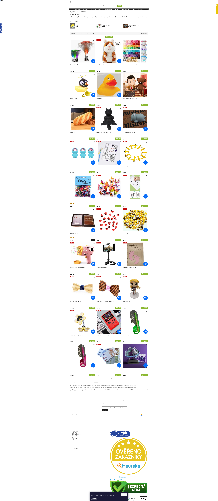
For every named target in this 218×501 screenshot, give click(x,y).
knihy (101, 387)
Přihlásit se (105, 410)
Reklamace (75, 447)
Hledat (119, 5)
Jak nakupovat (103, 2)
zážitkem (96, 382)
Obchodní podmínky (111, 2)
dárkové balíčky (112, 16)
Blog (74, 439)
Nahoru (73, 378)
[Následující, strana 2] (145, 379)
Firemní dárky (75, 448)
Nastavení (94, 498)
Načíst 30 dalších (109, 378)
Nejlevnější (80, 33)
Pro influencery (75, 440)
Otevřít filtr (109, 36)
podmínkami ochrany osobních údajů (118, 407)
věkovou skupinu (123, 389)
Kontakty (74, 442)
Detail (93, 239)
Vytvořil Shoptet (145, 414)
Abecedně (92, 33)
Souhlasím (124, 494)
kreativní (129, 17)
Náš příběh (75, 438)
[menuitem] (71, 9)
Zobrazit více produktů (108, 30)
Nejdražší (86, 33)
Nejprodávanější (73, 33)
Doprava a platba (76, 445)
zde (113, 495)
